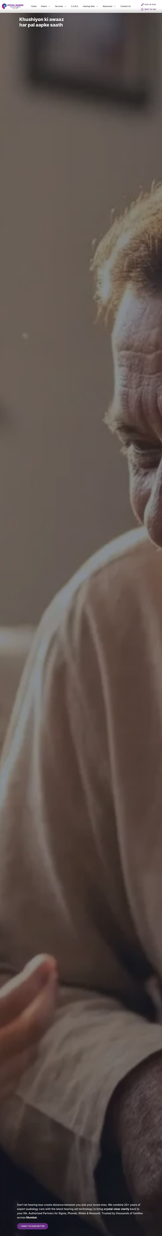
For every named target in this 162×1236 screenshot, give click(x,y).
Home (33, 6)
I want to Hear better (33, 1226)
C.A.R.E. (74, 6)
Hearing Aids (89, 6)
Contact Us (126, 6)
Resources (107, 6)
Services (59, 6)
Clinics (44, 6)
